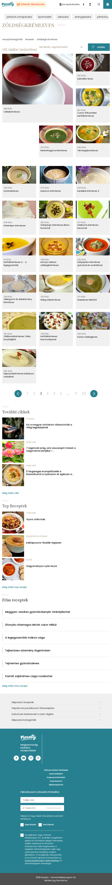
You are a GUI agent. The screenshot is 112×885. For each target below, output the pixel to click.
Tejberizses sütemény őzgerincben (27, 650)
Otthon (30, 418)
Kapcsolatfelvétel (56, 777)
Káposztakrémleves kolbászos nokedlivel (19, 375)
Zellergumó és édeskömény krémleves (18, 301)
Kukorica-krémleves (51, 191)
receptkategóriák (12, 39)
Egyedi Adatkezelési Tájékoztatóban (42, 860)
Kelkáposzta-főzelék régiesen (43, 542)
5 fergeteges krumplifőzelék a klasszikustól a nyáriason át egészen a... (50, 473)
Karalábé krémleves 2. (88, 191)
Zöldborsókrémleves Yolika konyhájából (17, 338)
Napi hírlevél (30, 824)
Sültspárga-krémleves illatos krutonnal (55, 227)
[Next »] (94, 394)
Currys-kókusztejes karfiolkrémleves (87, 114)
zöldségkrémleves (47, 39)
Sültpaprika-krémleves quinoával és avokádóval (89, 264)
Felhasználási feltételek (56, 770)
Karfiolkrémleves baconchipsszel (49, 338)
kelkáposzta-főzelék (36, 536)
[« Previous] (18, 394)
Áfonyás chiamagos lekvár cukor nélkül (30, 625)
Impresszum (56, 781)
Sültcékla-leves (85, 78)
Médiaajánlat (56, 784)
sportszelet (44, 17)
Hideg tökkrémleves (51, 299)
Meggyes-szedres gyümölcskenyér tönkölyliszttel (37, 612)
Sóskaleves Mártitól (87, 299)
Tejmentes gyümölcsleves (22, 663)
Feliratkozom (54, 808)
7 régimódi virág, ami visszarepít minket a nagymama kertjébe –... (51, 449)
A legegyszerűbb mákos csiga (25, 637)
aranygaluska (83, 17)
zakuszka (63, 17)
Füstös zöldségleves (87, 336)
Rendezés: (45, 47)
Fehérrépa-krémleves (15, 225)
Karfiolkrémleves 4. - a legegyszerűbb (15, 264)
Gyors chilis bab (35, 519)
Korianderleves (11, 191)
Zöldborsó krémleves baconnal (87, 227)
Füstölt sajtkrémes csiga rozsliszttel (28, 676)
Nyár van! (31, 442)
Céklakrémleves (12, 111)
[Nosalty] (7, 4)
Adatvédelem (56, 773)
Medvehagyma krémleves (54, 150)
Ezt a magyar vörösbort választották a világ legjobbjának (49, 426)
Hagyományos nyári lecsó (41, 566)
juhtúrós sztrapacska (19, 17)
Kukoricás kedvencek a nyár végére (33, 714)
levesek (29, 39)
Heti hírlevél (48, 824)
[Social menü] (83, 4)
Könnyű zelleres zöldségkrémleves (50, 264)
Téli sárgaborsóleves (87, 150)
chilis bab (31, 513)
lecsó (29, 559)
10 (84, 393)
